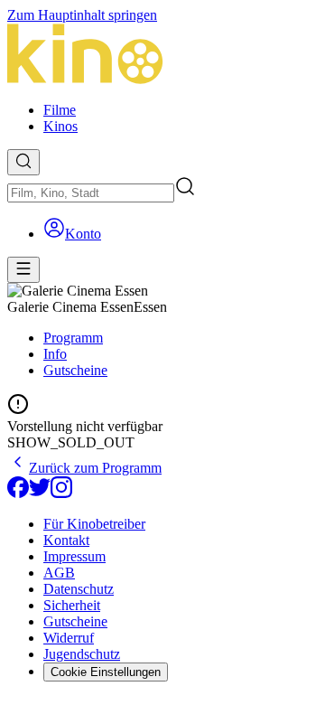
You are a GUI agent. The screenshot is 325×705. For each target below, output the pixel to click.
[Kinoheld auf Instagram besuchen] (61, 493)
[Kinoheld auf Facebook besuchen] (18, 493)
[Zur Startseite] (162, 56)
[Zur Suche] (23, 162)
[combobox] (90, 192)
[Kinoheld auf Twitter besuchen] (40, 493)
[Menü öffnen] (23, 270)
